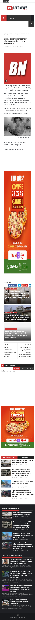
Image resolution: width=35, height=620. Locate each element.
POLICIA (10, 33)
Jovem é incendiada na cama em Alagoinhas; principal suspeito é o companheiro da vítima (21, 561)
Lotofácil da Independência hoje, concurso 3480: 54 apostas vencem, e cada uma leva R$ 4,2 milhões (21, 588)
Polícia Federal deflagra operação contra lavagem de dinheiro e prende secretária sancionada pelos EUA (17, 317)
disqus (23, 368)
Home (5, 33)
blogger (16, 368)
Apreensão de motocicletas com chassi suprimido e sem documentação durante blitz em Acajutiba (23, 493)
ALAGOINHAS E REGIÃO (10, 288)
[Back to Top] (18, 615)
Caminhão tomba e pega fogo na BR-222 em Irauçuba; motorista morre (22, 483)
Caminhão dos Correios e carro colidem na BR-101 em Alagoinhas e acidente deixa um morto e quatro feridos (21, 574)
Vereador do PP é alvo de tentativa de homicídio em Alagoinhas (19, 601)
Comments (25, 457)
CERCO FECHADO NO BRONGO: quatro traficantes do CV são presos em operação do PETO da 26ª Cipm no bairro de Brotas (17, 334)
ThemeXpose (21, 618)
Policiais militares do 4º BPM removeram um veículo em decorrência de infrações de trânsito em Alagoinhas (21, 472)
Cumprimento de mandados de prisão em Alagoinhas (22, 461)
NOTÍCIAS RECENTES (9, 457)
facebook (30, 368)
